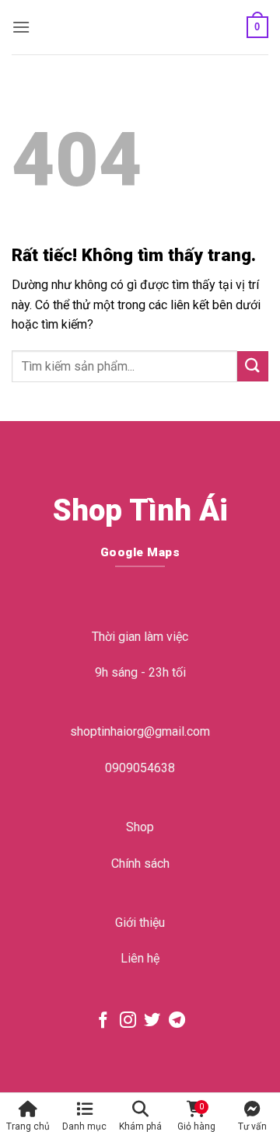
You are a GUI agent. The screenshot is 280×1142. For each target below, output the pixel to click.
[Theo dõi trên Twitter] (152, 1021)
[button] (21, 27)
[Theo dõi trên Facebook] (103, 1021)
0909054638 (140, 768)
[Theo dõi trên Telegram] (177, 1021)
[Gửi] (252, 366)
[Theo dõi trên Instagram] (128, 1021)
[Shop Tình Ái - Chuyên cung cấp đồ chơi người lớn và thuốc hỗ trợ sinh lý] (138, 27)
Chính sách (140, 863)
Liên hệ (140, 958)
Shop (140, 827)
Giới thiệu (140, 922)
